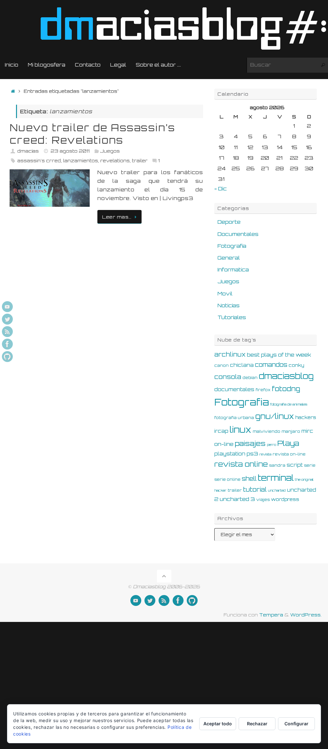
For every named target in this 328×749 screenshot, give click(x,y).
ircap (221, 431)
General (228, 257)
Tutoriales (231, 317)
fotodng (286, 388)
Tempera (271, 614)
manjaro (291, 431)
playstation (229, 454)
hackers (305, 417)
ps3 (252, 453)
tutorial (255, 489)
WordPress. (306, 614)
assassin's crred (39, 160)
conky (296, 365)
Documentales (237, 234)
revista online (241, 464)
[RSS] (7, 331)
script (295, 465)
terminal (276, 477)
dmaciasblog (286, 376)
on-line (224, 444)
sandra (277, 465)
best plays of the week (279, 354)
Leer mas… (117, 217)
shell (249, 478)
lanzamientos (80, 160)
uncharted (277, 490)
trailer (140, 160)
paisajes (250, 443)
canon (221, 365)
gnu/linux (274, 416)
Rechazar (257, 723)
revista (265, 454)
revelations (115, 160)
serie (310, 465)
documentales (234, 389)
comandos (271, 364)
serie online (227, 479)
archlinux (230, 354)
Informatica (233, 269)
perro (271, 444)
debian (250, 377)
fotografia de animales (288, 404)
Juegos (110, 151)
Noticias (228, 305)
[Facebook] (7, 344)
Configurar (296, 723)
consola (227, 377)
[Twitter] (7, 319)
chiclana (242, 365)
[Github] (7, 356)
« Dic (220, 188)
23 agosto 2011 (70, 151)
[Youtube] (7, 306)
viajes (263, 499)
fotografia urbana (234, 417)
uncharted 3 (237, 499)
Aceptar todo (217, 723)
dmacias (28, 151)
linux (240, 429)
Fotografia (231, 246)
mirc (307, 431)
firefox (263, 389)
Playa (288, 443)
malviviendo (266, 431)
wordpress (285, 499)
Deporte (229, 222)
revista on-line (289, 453)
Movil (225, 293)
